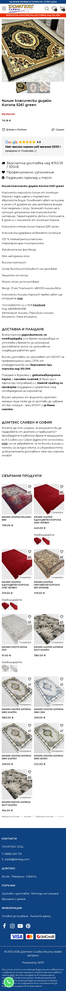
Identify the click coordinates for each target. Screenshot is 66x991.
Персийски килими (41, 312)
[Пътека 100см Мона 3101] (13, 668)
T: (3, 854)
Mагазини (18, 876)
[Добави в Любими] (29, 486)
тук (20, 298)
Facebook (39, 305)
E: (3, 859)
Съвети (31, 876)
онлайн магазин (24, 972)
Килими (23, 312)
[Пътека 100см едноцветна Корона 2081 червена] (46, 541)
